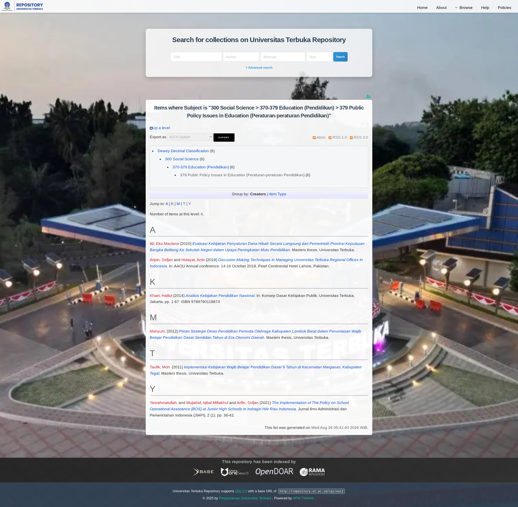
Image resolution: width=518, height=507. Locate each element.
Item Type (277, 194)
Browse (466, 7)
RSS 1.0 (339, 137)
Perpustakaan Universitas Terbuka (245, 498)
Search (340, 56)
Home (422, 7)
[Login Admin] (368, 96)
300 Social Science (182, 159)
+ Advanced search (259, 67)
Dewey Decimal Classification (183, 151)
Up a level (161, 128)
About (441, 7)
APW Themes (304, 498)
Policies (504, 7)
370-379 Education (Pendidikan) (201, 167)
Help (485, 7)
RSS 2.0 (361, 137)
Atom (321, 137)
